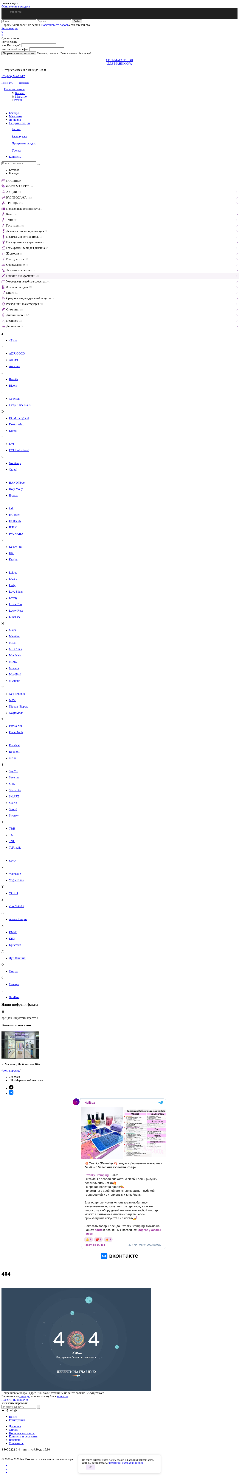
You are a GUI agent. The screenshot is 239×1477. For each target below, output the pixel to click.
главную (24, 1396)
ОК (90, 1467)
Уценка (16, 150)
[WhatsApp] (15, 1410)
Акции (16, 129)
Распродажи (19, 136)
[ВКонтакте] (3, 1410)
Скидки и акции (19, 123)
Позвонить (7, 82)
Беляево (20, 93)
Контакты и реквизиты (23, 1436)
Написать (24, 82)
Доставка (15, 119)
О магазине (16, 1443)
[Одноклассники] (7, 1410)
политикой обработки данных (126, 1463)
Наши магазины (14, 89)
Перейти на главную (14, 1399)
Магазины (15, 116)
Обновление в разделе (15, 6)
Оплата (13, 1429)
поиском (62, 1396)
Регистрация (9, 28)
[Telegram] (11, 1410)
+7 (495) (13, 76)
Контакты (15, 156)
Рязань (18, 100)
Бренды (14, 113)
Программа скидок (24, 143)
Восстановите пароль (55, 24)
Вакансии (15, 1439)
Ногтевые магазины (22, 1433)
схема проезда (11, 1070)
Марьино (21, 96)
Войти (13, 1416)
